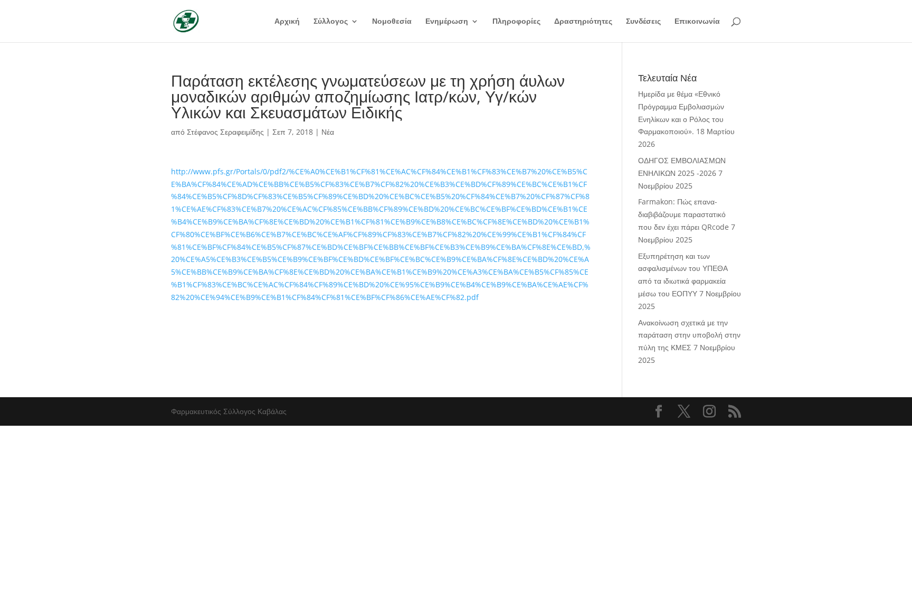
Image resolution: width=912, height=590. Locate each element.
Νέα (327, 132)
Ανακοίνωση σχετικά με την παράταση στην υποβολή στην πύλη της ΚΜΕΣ (689, 335)
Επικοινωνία (697, 21)
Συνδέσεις (643, 21)
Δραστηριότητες (583, 21)
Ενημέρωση (446, 21)
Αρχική (287, 21)
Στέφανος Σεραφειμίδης (225, 132)
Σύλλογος (331, 21)
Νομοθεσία (392, 21)
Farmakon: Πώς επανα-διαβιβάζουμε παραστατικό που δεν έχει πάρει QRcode (683, 214)
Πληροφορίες (516, 21)
